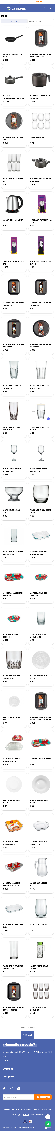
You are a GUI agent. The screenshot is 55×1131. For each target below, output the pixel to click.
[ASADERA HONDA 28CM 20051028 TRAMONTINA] (41, 701)
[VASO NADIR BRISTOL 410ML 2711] (41, 370)
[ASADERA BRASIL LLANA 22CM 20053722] (41, 38)
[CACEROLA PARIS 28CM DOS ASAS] (41, 162)
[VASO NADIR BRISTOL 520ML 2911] (41, 411)
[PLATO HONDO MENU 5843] (41, 784)
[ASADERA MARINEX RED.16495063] (41, 535)
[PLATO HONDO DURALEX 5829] (41, 660)
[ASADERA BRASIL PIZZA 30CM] (14, 121)
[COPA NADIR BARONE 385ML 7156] (41, 452)
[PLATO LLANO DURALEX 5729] (14, 701)
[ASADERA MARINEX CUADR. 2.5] (41, 825)
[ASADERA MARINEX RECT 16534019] (14, 577)
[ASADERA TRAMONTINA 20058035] (41, 328)
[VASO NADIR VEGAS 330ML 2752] (14, 411)
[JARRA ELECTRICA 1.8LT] (14, 204)
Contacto (7, 1060)
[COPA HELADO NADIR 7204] (14, 494)
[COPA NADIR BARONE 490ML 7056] (14, 452)
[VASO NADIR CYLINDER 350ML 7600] (14, 535)
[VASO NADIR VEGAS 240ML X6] (41, 991)
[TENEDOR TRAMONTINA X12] (14, 245)
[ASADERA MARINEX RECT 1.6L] (41, 743)
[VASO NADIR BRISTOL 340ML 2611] (14, 370)
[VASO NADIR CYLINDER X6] (14, 162)
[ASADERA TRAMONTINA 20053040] (14, 328)
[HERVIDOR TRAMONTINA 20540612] (41, 80)
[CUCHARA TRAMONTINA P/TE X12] (41, 245)
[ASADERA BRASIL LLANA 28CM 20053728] (14, 991)
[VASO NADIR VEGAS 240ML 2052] (41, 618)
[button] (44, 7)
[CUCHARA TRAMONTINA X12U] (41, 204)
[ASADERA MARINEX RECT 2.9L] (14, 908)
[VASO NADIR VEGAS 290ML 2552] (14, 660)
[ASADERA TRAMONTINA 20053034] (41, 287)
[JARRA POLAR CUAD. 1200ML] (41, 950)
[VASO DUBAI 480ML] (41, 908)
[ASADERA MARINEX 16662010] (41, 577)
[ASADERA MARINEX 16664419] (14, 618)
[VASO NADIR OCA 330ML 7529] (41, 494)
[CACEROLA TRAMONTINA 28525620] (14, 80)
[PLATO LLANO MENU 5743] (14, 784)
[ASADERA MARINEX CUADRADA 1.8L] (14, 743)
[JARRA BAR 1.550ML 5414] (41, 867)
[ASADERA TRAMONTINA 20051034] (14, 287)
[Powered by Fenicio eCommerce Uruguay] (48, 1128)
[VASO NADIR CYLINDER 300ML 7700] (14, 950)
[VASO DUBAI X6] (41, 121)
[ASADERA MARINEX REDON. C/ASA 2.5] (14, 867)
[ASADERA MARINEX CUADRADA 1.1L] (14, 825)
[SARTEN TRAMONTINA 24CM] (14, 38)
